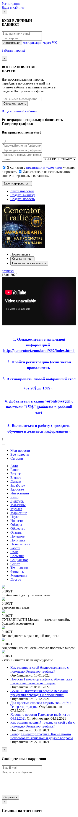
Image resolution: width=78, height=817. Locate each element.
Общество (17, 528)
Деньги (15, 481)
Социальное (19, 560)
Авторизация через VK (40, 42)
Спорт (15, 564)
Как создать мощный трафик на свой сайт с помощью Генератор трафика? (42, 724)
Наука (14, 517)
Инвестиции (19, 493)
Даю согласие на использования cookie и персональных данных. (36, 174)
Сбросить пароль (14, 103)
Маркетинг (18, 513)
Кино (14, 497)
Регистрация (11, 3)
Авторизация (11, 42)
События (17, 556)
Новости (16, 521)
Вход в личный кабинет (19, 111)
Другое (15, 579)
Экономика (18, 575)
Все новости (19, 454)
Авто (14, 466)
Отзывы (16, 532)
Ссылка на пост (22, 258)
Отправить (10, 797)
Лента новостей (22, 191)
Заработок (17, 485)
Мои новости (20, 450)
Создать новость (22, 199)
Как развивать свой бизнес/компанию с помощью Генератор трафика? (39, 669)
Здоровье (17, 489)
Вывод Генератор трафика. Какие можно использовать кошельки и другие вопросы (41, 736)
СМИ (14, 552)
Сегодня (16, 458)
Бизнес (15, 473)
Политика (17, 540)
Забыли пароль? (13, 50)
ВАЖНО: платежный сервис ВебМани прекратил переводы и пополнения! (39, 693)
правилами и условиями (44, 167)
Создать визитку (22, 195)
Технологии (19, 568)
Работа (15, 548)
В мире (15, 477)
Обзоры (16, 524)
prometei (8, 271)
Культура (17, 501)
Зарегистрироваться (16, 183)
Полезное (17, 536)
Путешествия (20, 544)
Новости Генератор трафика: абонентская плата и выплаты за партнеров (41, 681)
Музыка (16, 509)
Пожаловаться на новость (29, 263)
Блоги (14, 470)
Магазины (18, 505)
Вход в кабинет (13, 7)
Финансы (17, 571)
